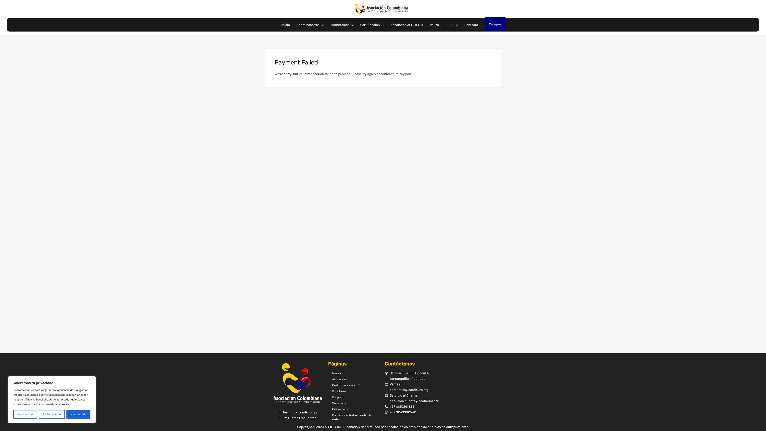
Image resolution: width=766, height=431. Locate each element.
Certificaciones (343, 385)
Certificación (370, 25)
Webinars (339, 403)
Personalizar (25, 414)
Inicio (285, 25)
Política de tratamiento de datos (352, 417)
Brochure (339, 391)
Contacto (471, 25)
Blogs (336, 397)
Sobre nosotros (308, 25)
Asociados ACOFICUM (407, 25)
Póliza (434, 25)
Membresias (339, 25)
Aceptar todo (78, 414)
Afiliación (339, 379)
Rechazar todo (52, 414)
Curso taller (341, 409)
